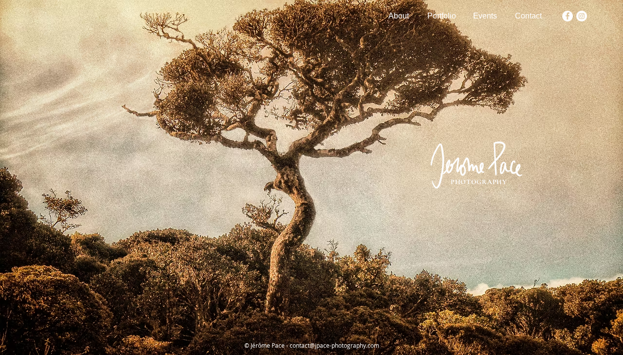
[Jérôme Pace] (567, 16)
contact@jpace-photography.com (334, 345)
